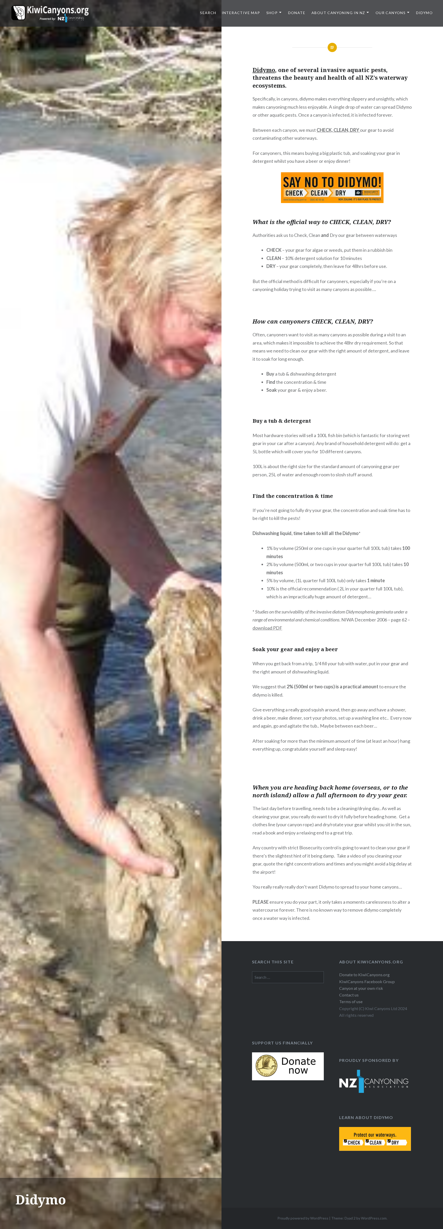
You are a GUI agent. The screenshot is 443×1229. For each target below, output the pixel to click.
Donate (296, 13)
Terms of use (351, 1001)
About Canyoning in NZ (338, 13)
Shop (272, 13)
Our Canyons (391, 13)
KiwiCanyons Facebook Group (367, 981)
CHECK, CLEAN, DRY (338, 130)
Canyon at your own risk (361, 988)
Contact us (349, 994)
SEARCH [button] (208, 13)
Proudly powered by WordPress (302, 1218)
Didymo (424, 13)
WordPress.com (374, 1218)
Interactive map (241, 13)
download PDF (267, 628)
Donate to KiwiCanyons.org (364, 974)
